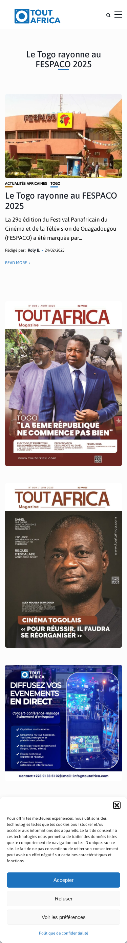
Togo (55, 183)
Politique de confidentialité (63, 933)
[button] (116, 805)
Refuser (63, 898)
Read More (16, 262)
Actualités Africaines (26, 183)
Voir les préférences (64, 917)
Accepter (63, 880)
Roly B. (34, 250)
